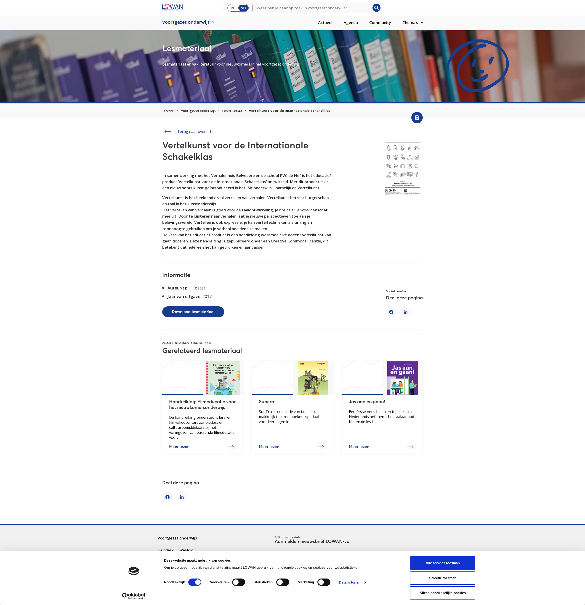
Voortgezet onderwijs (186, 22)
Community (380, 22)
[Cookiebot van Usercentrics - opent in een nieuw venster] (134, 596)
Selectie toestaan (442, 578)
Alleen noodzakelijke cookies (443, 593)
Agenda (351, 22)
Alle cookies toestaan (443, 563)
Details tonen (349, 582)
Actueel (325, 22)
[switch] (238, 582)
